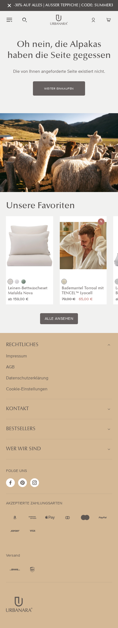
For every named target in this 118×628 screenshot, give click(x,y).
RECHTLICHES (22, 345)
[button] (9, 19)
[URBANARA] (59, 20)
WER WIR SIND (23, 449)
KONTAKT (17, 409)
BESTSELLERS (20, 429)
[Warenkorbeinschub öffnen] (108, 19)
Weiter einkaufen (59, 89)
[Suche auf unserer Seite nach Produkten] (24, 19)
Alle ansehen (59, 318)
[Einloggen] (93, 19)
